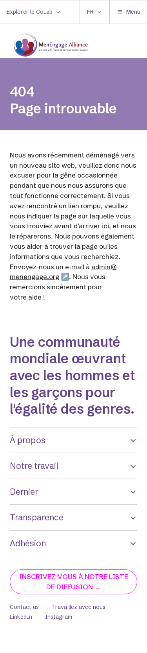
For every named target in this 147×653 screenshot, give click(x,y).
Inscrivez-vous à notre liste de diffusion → (73, 581)
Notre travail (34, 466)
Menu (133, 11)
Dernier (24, 492)
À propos (27, 440)
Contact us (24, 606)
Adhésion (28, 543)
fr (90, 11)
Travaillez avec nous (78, 606)
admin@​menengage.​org (63, 272)
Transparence (37, 517)
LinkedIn (21, 616)
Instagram (58, 616)
